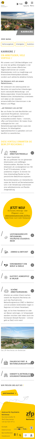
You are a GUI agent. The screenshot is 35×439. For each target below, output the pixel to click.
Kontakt (4, 427)
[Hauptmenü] (32, 3)
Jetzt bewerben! (8, 393)
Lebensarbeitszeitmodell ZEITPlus (17, 216)
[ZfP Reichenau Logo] (4, 4)
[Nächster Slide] (31, 346)
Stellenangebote (7, 44)
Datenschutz (6, 430)
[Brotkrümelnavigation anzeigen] (3, 39)
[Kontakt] (31, 435)
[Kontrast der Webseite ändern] (17, 4)
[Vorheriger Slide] (26, 346)
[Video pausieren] (3, 27)
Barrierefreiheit (7, 433)
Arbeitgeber (20, 44)
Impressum (6, 436)
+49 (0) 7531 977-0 (8, 422)
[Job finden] (20, 435)
